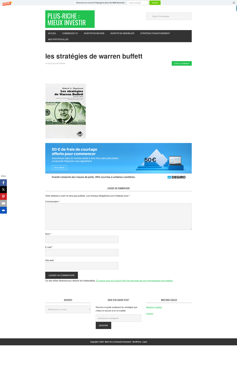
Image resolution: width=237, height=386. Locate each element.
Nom (48, 233)
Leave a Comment (182, 63)
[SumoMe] (3, 210)
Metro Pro (109, 342)
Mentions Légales (154, 307)
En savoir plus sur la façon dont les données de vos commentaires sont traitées (134, 280)
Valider (155, 3)
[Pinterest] (3, 196)
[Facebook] (3, 182)
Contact (149, 313)
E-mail (49, 247)
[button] (118, 2)
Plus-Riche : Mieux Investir (66, 19)
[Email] (3, 203)
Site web (49, 260)
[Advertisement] (95, 75)
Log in (144, 342)
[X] (3, 189)
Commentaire (52, 201)
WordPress (136, 342)
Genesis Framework (123, 342)
